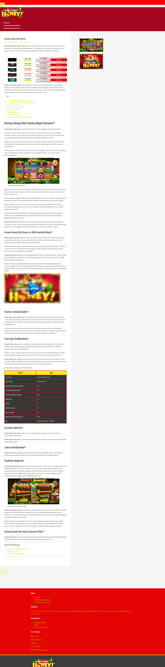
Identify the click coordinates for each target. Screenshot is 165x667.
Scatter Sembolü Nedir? (16, 105)
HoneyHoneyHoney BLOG (11, 25)
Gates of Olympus (35, 611)
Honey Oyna (106, 611)
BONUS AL (58, 59)
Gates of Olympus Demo (47, 611)
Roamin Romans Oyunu (125, 611)
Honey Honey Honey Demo (78, 611)
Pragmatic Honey (13, 551)
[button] (35, 289)
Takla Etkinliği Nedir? (15, 112)
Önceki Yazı (4, 570)
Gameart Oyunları (40, 622)
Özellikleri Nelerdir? (14, 114)
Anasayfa (6, 23)
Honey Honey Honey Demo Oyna (94, 611)
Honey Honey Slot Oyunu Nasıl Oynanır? (20, 100)
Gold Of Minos (35, 646)
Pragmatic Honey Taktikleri (16, 553)
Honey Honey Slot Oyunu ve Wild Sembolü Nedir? (23, 102)
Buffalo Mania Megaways (39, 650)
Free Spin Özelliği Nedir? (16, 107)
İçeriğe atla (3, 6)
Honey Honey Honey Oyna (11, 28)
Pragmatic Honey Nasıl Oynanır (18, 549)
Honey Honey (57, 611)
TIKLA (2, 4)
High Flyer (34, 643)
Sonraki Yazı (5, 573)
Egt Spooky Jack (36, 639)
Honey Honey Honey (11, 42)
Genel (36, 625)
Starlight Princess (35, 613)
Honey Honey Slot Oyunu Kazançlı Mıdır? (20, 117)
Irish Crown (34, 636)
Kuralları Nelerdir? (14, 110)
